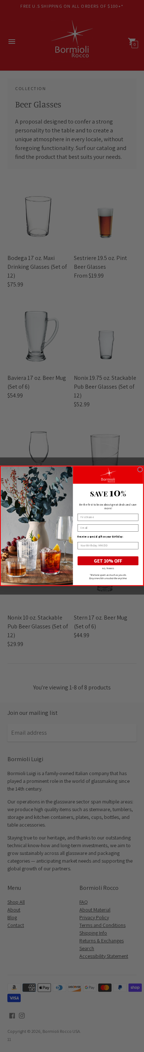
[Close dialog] (140, 469)
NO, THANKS (108, 568)
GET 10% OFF (108, 560)
